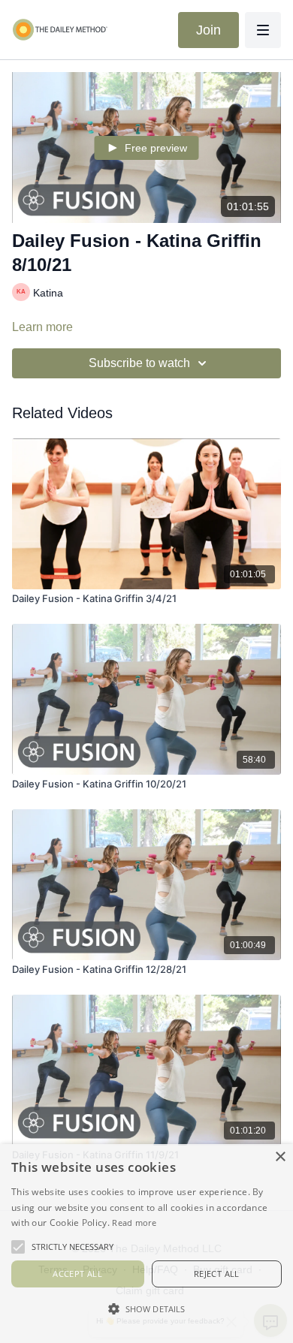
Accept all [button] (77, 1273)
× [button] (279, 1157)
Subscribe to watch (139, 363)
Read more (134, 1222)
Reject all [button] (217, 1273)
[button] (146, 1308)
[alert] (146, 1243)
